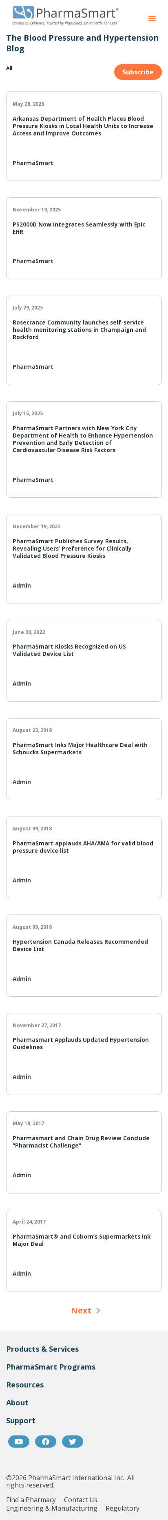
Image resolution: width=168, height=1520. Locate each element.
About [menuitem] (17, 1402)
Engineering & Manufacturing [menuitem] (51, 1508)
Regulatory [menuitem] (122, 1508)
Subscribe (138, 72)
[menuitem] (18, 1441)
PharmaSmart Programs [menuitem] (50, 1367)
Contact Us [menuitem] (80, 1500)
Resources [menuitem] (25, 1384)
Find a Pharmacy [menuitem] (31, 1500)
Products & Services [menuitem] (42, 1349)
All (9, 68)
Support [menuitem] (20, 1420)
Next (81, 1310)
